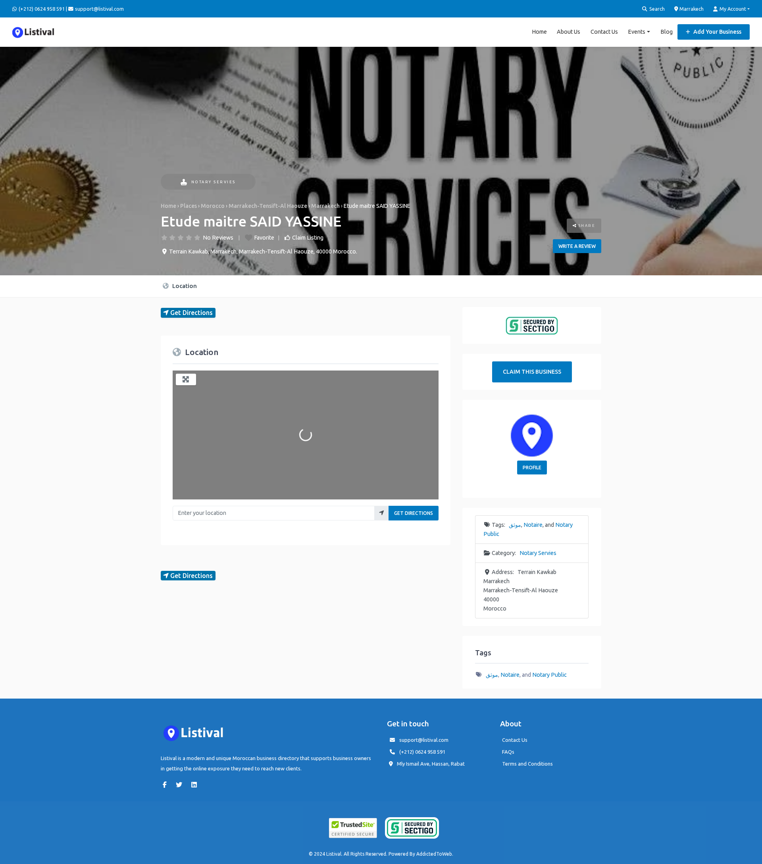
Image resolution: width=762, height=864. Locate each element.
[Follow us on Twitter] (181, 784)
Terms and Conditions (527, 763)
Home (539, 32)
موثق (515, 525)
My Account (732, 9)
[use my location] (381, 513)
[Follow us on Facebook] (167, 784)
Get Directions (413, 513)
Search (656, 9)
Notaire (533, 525)
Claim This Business (532, 372)
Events (636, 32)
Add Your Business (716, 32)
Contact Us (604, 32)
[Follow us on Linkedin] (196, 784)
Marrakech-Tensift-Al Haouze (268, 206)
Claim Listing (307, 237)
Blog (666, 32)
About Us (568, 32)
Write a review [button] (577, 246)
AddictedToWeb (434, 853)
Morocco (213, 206)
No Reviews (218, 237)
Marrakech (691, 9)
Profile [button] (532, 467)
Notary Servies (213, 182)
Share (586, 225)
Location (184, 285)
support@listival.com (423, 740)
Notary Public (549, 675)
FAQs (508, 752)
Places (188, 206)
